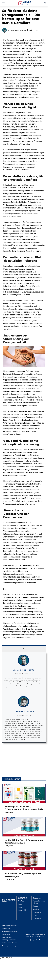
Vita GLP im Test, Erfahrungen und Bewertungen (23, 875)
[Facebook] (30, 940)
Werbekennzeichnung (9, 931)
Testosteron (37, 912)
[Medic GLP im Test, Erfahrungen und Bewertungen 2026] (24, 826)
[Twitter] (36, 940)
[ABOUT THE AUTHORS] (24, 648)
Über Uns (21, 901)
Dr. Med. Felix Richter (17, 30)
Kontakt (20, 904)
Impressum (6, 928)
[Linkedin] (33, 940)
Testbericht (37, 918)
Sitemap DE (22, 910)
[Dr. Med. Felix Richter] (4, 30)
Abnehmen (36, 909)
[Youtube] (39, 940)
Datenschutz (6, 935)
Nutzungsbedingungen (10, 946)
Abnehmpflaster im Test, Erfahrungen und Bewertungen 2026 (24, 808)
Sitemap (20, 907)
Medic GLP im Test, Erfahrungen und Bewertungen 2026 (24, 841)
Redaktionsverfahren (9, 943)
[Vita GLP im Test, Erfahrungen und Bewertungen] (24, 860)
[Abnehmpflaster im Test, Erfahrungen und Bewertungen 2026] (24, 793)
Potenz (35, 915)
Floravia (35, 906)
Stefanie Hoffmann (24, 711)
